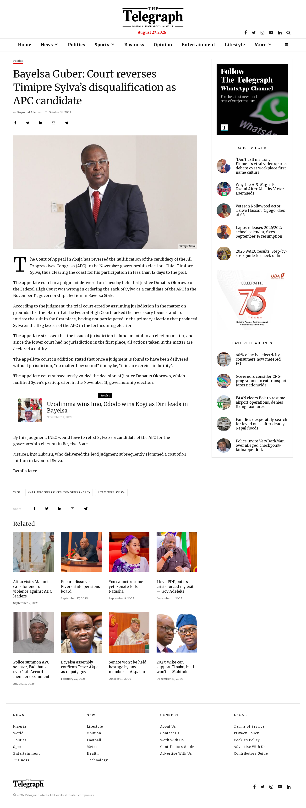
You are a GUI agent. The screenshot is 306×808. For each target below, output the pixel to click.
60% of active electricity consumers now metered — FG (260, 359)
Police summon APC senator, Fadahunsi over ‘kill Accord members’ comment (31, 669)
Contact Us (170, 733)
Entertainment (198, 44)
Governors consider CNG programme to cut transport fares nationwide (261, 380)
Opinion (163, 44)
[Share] (15, 123)
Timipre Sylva (112, 492)
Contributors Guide (177, 747)
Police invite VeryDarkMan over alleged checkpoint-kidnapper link (260, 445)
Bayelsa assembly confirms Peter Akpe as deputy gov (79, 667)
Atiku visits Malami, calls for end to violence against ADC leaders (32, 589)
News (47, 44)
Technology (97, 760)
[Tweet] (27, 123)
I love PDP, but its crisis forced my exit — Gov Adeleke (175, 587)
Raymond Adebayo (29, 112)
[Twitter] (253, 32)
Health (93, 754)
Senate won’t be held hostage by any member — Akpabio (127, 667)
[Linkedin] (280, 32)
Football (94, 740)
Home (24, 44)
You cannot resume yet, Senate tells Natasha (126, 587)
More (260, 44)
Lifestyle (235, 44)
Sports (102, 44)
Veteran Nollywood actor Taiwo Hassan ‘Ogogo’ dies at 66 (260, 210)
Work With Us (172, 740)
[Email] (53, 123)
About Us (168, 726)
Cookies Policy (247, 740)
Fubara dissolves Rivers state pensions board (80, 587)
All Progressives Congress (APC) (60, 492)
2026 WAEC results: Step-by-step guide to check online (261, 253)
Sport (18, 747)
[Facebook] (245, 32)
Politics (76, 44)
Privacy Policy (246, 733)
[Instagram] (262, 32)
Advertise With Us (176, 754)
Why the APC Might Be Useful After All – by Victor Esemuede (260, 189)
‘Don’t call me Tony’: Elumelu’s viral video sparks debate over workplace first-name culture (261, 166)
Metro (92, 747)
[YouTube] (271, 32)
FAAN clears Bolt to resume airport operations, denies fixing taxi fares (260, 402)
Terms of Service (249, 726)
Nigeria (19, 726)
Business (134, 44)
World (18, 733)
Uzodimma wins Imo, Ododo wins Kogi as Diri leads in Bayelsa (117, 407)
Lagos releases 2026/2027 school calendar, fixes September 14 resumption (259, 232)
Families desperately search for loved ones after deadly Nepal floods (261, 424)
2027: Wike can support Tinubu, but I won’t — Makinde (175, 667)
